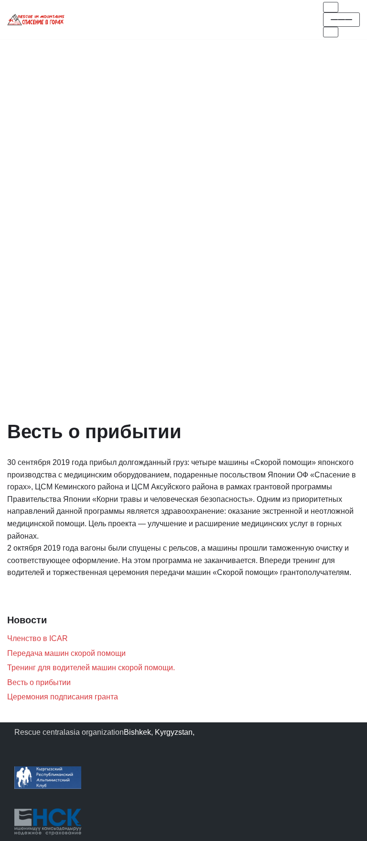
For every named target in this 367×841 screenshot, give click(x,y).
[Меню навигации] (330, 7)
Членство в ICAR (37, 638)
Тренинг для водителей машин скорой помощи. (91, 668)
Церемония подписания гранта (62, 697)
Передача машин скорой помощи (66, 653)
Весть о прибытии (39, 682)
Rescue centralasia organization (69, 732)
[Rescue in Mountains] (36, 19)
